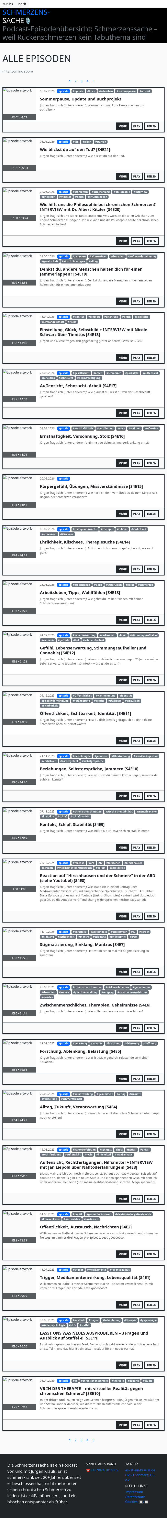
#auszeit (145, 91)
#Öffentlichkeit (82, 695)
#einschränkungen (73, 261)
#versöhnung (105, 428)
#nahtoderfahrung (84, 1149)
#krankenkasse (51, 1219)
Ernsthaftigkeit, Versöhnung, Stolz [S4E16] (82, 436)
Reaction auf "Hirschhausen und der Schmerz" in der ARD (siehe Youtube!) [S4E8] (97, 878)
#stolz (121, 428)
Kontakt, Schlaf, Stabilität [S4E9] (72, 824)
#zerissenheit (66, 936)
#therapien (117, 256)
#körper (144, 932)
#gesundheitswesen (99, 1214)
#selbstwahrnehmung (55, 700)
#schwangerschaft (53, 322)
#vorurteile (80, 932)
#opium (100, 868)
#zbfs (72, 1325)
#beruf (130, 584)
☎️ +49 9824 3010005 (102, 1470)
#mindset (65, 196)
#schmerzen (80, 192)
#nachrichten (72, 1219)
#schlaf (62, 816)
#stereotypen (119, 932)
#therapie (107, 529)
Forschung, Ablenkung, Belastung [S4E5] (80, 1051)
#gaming (133, 1380)
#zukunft (96, 1043)
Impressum (134, 1492)
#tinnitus (78, 317)
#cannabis (48, 640)
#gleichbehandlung (85, 992)
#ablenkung (131, 1043)
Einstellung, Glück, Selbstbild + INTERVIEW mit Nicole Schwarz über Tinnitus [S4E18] (93, 332)
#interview (140, 192)
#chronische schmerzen (87, 811)
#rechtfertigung (51, 1154)
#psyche (99, 700)
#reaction (79, 863)
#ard (91, 863)
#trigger (78, 1269)
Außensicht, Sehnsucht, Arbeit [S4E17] (78, 385)
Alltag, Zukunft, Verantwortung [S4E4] (78, 1107)
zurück (8, 4)
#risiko (72, 322)
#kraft (133, 936)
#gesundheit (105, 1094)
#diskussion (132, 700)
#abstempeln (99, 932)
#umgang (108, 992)
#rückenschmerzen (117, 987)
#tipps (98, 584)
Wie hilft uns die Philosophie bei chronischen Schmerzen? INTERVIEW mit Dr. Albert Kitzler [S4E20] (98, 207)
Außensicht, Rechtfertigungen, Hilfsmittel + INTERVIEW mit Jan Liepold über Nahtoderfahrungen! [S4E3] (96, 1165)
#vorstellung (49, 1099)
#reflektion (48, 378)
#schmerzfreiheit (93, 640)
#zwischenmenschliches (132, 992)
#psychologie (148, 1320)
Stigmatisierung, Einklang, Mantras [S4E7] (82, 944)
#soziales (47, 997)
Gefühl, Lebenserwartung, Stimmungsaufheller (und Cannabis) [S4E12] (93, 650)
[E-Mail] (11, 1510)
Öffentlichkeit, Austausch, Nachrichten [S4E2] (86, 1227)
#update (78, 91)
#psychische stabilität (119, 811)
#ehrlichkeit (138, 529)
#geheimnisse (141, 987)
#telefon (122, 529)
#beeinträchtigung (88, 378)
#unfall (144, 1149)
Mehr (123, 126)
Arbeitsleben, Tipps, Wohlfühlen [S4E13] (80, 592)
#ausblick (79, 1320)
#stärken (100, 141)
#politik (77, 1214)
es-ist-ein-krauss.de (140, 1470)
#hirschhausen (133, 863)
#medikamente (96, 1269)
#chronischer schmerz (94, 1380)
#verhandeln (107, 635)
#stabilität (114, 700)
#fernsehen (113, 863)
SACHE (17, 20)
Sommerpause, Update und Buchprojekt (80, 99)
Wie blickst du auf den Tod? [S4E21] (75, 149)
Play (136, 126)
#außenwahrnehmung (142, 256)
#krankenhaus (123, 1154)
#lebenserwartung (84, 635)
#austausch (91, 1219)
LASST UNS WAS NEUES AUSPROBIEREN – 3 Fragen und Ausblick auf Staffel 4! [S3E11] (94, 1335)
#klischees (66, 534)
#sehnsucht (66, 378)
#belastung (80, 1043)
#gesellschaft (50, 261)
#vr (75, 1380)
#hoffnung (149, 1043)
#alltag (93, 261)
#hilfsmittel (103, 1154)
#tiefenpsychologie (53, 1325)
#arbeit (97, 373)
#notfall (131, 1149)
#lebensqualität (120, 1269)
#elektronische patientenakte (133, 1214)
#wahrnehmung (105, 695)
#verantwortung (83, 1094)
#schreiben (106, 91)
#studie (147, 1380)
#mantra (83, 936)
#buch (91, 91)
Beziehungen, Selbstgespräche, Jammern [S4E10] (89, 769)
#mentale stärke (147, 811)
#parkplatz (131, 373)
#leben (87, 141)
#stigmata (99, 936)
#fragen (94, 1320)
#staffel (84, 1325)
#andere (64, 992)
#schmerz (94, 317)
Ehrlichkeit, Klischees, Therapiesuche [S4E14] (85, 542)
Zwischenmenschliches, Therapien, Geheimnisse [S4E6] (95, 1005)
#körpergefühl (69, 761)
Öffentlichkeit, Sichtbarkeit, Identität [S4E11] (85, 713)
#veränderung (81, 700)
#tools (88, 1154)
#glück (79, 196)
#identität (126, 695)
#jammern (79, 256)
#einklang (48, 936)
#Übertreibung (121, 756)
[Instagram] (9, 1510)
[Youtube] (7, 1510)
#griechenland (101, 192)
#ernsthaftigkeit (83, 428)
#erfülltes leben (97, 196)
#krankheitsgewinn (146, 756)
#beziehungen (82, 756)
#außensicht (150, 373)
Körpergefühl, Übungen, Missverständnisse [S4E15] (91, 486)
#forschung (113, 1043)
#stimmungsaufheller (143, 635)
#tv (100, 863)
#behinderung (111, 1320)
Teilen (151, 126)
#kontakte (48, 816)
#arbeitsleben (81, 584)
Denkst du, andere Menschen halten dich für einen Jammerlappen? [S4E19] (91, 271)
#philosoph (48, 196)
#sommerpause (126, 91)
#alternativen (98, 256)
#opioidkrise (117, 868)
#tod (76, 141)
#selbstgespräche (93, 761)
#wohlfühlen (114, 584)
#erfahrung (111, 317)
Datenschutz (135, 1497)
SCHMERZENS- (26, 12)
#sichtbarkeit (50, 705)
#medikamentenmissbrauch (74, 868)
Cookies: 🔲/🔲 (136, 1501)
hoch (22, 4)
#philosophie (122, 192)
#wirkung (135, 428)
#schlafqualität (80, 816)
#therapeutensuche (85, 529)
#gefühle (63, 640)
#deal (122, 635)
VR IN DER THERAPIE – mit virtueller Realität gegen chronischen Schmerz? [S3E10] (91, 1391)
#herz (119, 1149)
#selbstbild (141, 317)
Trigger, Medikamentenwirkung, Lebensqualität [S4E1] (95, 1277)
